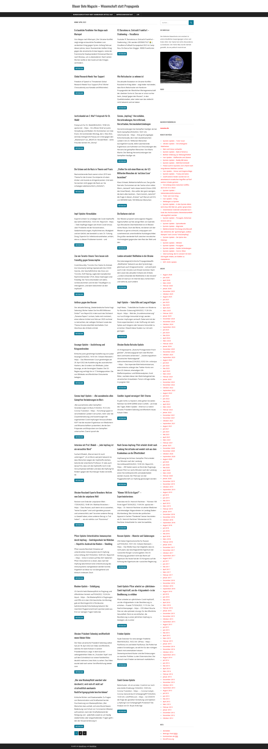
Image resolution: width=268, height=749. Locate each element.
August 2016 (167, 591)
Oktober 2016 (168, 586)
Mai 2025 (166, 305)
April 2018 (166, 536)
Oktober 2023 (168, 355)
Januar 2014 (167, 677)
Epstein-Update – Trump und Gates (176, 174)
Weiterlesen (79, 68)
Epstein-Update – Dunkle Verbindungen (177, 248)
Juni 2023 (166, 366)
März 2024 (167, 341)
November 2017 (169, 550)
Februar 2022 (168, 410)
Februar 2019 (168, 509)
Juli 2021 (166, 429)
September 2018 (169, 522)
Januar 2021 (167, 445)
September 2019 (169, 489)
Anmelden (166, 731)
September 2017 (169, 556)
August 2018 (167, 525)
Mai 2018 (166, 533)
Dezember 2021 (169, 415)
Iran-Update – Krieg (170, 199)
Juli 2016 (166, 594)
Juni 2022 (166, 399)
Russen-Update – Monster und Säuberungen (135, 535)
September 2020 (169, 456)
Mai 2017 (166, 567)
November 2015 (169, 616)
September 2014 (169, 655)
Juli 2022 (166, 396)
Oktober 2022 (168, 388)
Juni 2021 (166, 432)
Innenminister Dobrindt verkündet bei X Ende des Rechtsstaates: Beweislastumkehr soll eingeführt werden (177, 212)
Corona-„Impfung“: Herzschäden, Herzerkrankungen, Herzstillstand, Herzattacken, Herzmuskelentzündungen (134, 120)
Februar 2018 (168, 542)
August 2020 (167, 459)
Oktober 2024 (168, 324)
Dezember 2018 (169, 514)
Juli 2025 (166, 299)
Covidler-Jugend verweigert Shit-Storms (134, 395)
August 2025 (167, 297)
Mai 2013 (166, 699)
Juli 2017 (166, 561)
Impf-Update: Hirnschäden (85, 213)
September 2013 (169, 688)
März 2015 (167, 638)
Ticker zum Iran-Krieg (170, 196)
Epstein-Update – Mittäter (172, 243)
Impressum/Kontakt (124, 15)
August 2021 (167, 426)
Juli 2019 (166, 495)
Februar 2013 (168, 707)
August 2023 (167, 360)
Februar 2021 (168, 443)
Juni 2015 (166, 630)
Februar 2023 (168, 377)
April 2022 (166, 404)
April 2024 (166, 338)
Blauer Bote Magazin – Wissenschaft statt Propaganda (105, 6)
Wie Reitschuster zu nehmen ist (130, 76)
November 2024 (169, 321)
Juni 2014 (166, 663)
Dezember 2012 (169, 712)
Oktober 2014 (168, 652)
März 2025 (167, 310)
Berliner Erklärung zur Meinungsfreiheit (177, 155)
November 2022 (169, 385)
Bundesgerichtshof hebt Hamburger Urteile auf (93, 15)
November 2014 (169, 649)
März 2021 (167, 440)
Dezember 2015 (169, 613)
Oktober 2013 (168, 685)
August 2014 (167, 657)
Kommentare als (170, 736)
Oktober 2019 (168, 487)
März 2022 (167, 407)
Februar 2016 (168, 608)
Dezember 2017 (169, 547)
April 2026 (166, 280)
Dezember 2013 (169, 679)
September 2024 (169, 327)
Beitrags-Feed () (170, 733)
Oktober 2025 (168, 294)
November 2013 (169, 682)
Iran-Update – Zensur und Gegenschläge (177, 171)
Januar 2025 (167, 316)
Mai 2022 (166, 401)
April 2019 (166, 503)
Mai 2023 (166, 368)
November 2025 (169, 291)
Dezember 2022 (169, 382)
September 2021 (169, 423)
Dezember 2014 (169, 646)
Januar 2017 (167, 578)
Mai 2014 (166, 666)
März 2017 (167, 572)
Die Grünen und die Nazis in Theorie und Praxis (93, 169)
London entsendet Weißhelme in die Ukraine (135, 256)
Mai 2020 (166, 467)
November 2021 (169, 418)
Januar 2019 (167, 511)
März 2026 (167, 283)
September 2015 (169, 622)
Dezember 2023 (169, 349)
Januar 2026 (167, 288)
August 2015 (167, 624)
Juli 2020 (166, 462)
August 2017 (167, 558)
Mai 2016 (166, 600)
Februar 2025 (168, 313)
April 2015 (166, 635)
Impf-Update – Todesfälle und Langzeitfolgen (136, 302)
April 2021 (166, 437)
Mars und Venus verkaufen (172, 149)
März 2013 (167, 704)
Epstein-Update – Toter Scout (174, 141)
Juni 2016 (166, 597)
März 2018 (167, 539)
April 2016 (166, 602)
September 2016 (169, 589)
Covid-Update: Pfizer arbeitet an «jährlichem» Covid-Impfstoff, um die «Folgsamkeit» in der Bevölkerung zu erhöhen (136, 590)
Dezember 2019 (169, 481)
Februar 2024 (168, 344)
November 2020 (169, 451)
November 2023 (169, 352)
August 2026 (167, 275)
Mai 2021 (166, 434)
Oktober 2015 (168, 619)
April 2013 (166, 701)
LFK (138, 15)
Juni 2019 (166, 498)
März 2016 (167, 605)
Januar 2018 (167, 544)
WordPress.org (168, 739)
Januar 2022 (167, 412)
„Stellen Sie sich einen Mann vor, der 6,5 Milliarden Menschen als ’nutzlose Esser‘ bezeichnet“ (134, 173)
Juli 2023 (166, 363)
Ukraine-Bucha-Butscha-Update (130, 344)
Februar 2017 (168, 575)
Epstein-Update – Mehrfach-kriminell (176, 163)
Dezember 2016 (169, 580)
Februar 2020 (168, 476)
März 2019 (167, 506)
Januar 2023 (167, 379)
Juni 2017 (166, 564)
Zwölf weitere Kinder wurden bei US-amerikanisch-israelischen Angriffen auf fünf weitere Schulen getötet (176, 179)
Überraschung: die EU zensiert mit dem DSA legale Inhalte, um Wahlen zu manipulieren (176, 256)
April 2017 (166, 569)
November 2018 (169, 517)
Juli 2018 (166, 528)
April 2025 (166, 308)
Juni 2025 (166, 302)
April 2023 (166, 371)
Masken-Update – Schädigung (87, 586)
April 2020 (166, 470)
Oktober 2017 (168, 553)
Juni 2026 (166, 277)
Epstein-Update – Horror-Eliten (174, 251)
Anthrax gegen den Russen (85, 302)
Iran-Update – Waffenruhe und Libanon (177, 157)
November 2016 (169, 583)
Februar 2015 (168, 641)
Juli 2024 (166, 330)
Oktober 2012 (168, 718)
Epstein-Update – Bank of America (175, 152)
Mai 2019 (166, 500)
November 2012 (169, 715)
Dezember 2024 (169, 319)
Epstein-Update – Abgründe (173, 226)
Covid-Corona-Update (126, 680)
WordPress (82, 746)
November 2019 (169, 484)
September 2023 (169, 357)
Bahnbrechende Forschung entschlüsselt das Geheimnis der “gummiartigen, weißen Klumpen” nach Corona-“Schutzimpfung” (176, 232)
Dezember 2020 (169, 448)
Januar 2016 (167, 611)
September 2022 (169, 390)
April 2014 (166, 668)
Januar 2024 (167, 346)
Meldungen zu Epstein (171, 201)
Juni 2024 (166, 332)
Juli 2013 (166, 693)
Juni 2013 (166, 696)
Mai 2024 (166, 335)
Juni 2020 (166, 465)
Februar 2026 (168, 286)
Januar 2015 (167, 644)
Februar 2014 (168, 674)
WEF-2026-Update (170, 262)
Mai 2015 (166, 633)
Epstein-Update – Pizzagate (173, 245)
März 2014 (167, 671)
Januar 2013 (167, 710)
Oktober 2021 (168, 421)
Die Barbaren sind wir (126, 213)
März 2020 (167, 473)
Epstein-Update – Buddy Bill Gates (175, 160)
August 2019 (167, 492)
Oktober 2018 (168, 520)
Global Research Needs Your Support (89, 76)
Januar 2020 (167, 478)
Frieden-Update (123, 633)
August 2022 (167, 393)
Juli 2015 (166, 627)
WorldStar (93, 746)
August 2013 (167, 690)
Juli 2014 (166, 660)
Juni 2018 (166, 531)
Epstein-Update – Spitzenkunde (174, 223)
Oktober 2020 (168, 454)
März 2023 (167, 374)
